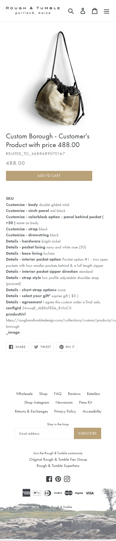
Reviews (74, 393)
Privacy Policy (65, 411)
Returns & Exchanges (31, 411)
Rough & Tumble (61, 507)
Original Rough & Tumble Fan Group (58, 459)
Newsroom (64, 402)
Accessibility (92, 411)
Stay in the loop (58, 424)
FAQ (58, 393)
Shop (43, 393)
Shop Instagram (36, 402)
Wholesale (24, 393)
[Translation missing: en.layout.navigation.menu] (106, 11)
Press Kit (85, 402)
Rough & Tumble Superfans (58, 465)
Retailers (93, 393)
